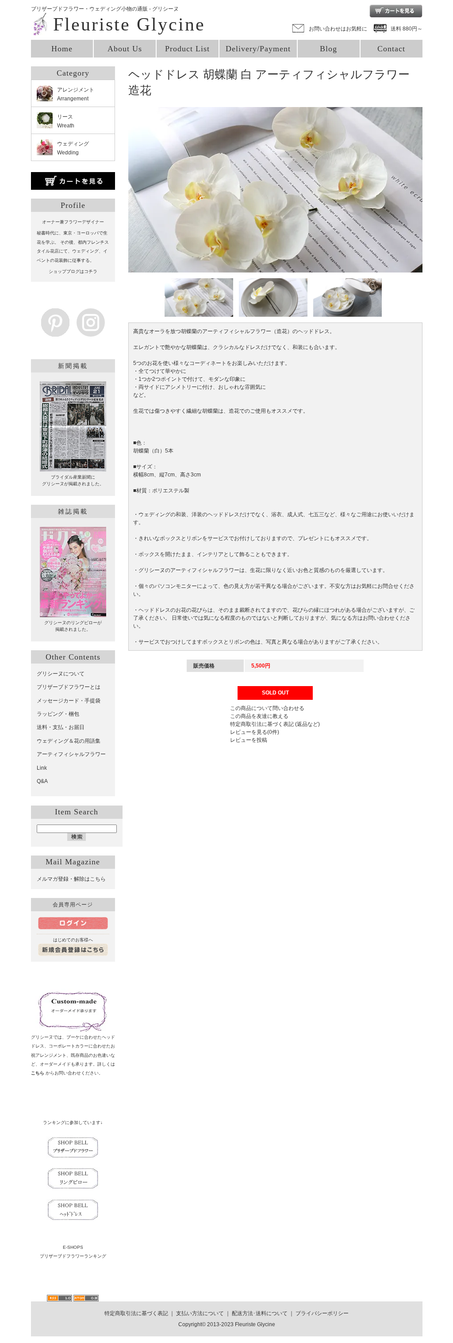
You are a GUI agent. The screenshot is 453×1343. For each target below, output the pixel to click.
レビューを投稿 (248, 740)
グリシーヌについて (60, 674)
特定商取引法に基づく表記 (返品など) (275, 724)
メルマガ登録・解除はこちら (71, 879)
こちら (37, 1073)
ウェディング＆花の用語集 (68, 741)
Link (42, 768)
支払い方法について (200, 1313)
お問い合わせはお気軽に (338, 29)
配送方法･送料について (260, 1313)
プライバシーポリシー (322, 1313)
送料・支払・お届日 (60, 727)
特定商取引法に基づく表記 (136, 1313)
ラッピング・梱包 (58, 714)
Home (62, 48)
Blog (328, 48)
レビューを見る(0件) (254, 732)
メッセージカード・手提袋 (68, 701)
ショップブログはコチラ (73, 271)
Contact (391, 48)
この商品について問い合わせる (267, 708)
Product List (187, 48)
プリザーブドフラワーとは (68, 687)
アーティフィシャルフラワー (71, 754)
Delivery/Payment (258, 48)
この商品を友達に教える (259, 716)
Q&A (42, 781)
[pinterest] (55, 332)
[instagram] (91, 332)
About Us (124, 48)
